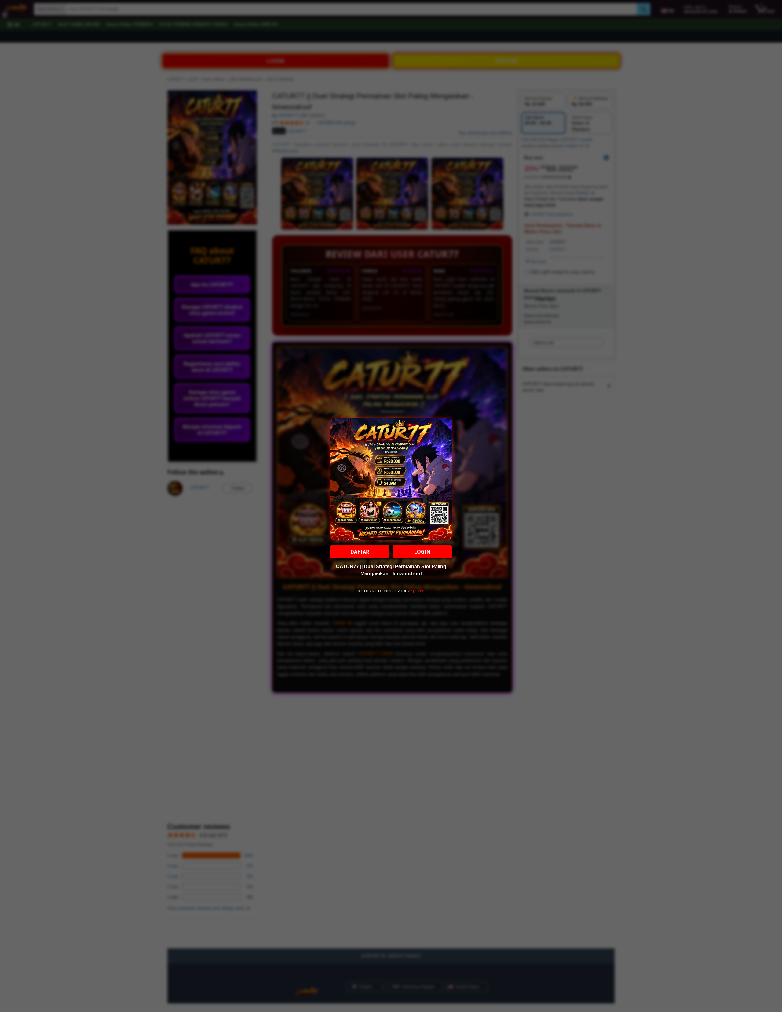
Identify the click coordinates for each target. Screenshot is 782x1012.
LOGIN (422, 551)
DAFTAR (359, 551)
